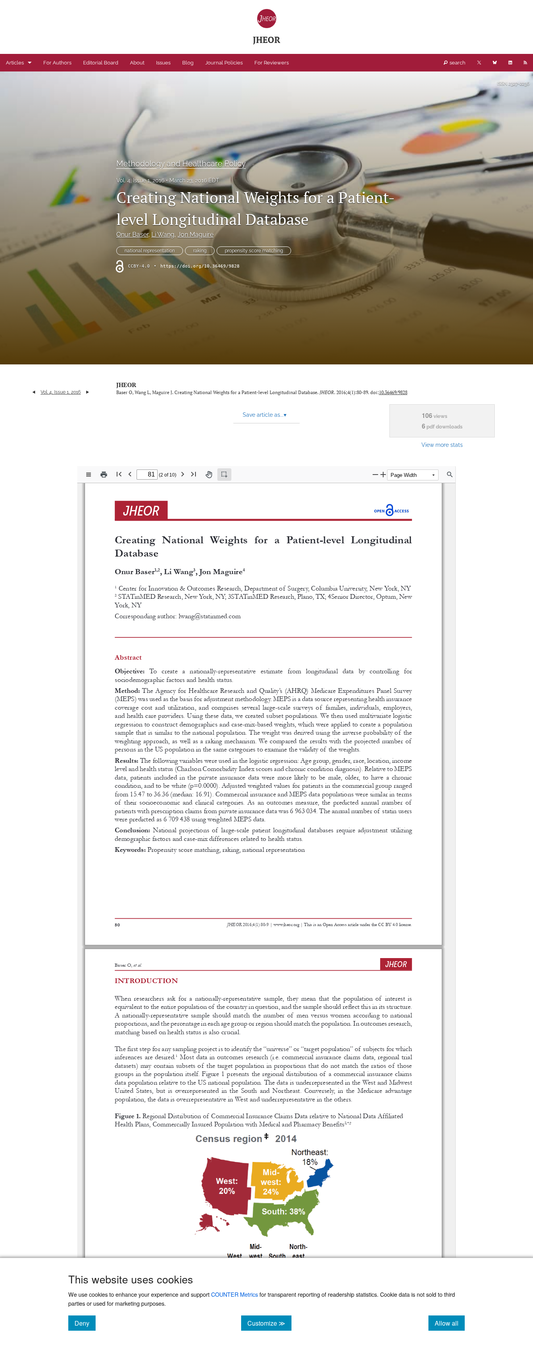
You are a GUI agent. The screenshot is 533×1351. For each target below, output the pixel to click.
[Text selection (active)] (224, 474)
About (137, 63)
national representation (149, 250)
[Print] (104, 474)
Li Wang (162, 234)
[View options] (88, 474)
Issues (163, 63)
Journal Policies (224, 63)
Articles (15, 63)
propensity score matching (254, 250)
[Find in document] (450, 474)
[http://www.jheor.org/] (286, 923)
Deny (85, 1323)
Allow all (450, 1323)
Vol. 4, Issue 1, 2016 (140, 180)
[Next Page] (182, 474)
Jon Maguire (195, 234)
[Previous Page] (130, 474)
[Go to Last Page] (193, 474)
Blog (188, 63)
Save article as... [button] (264, 415)
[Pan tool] (209, 474)
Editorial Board (100, 63)
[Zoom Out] (375, 474)
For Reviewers (271, 63)
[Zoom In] (383, 474)
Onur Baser (132, 234)
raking (199, 250)
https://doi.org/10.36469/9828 (200, 266)
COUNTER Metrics (234, 1294)
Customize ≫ (269, 1323)
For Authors (57, 63)
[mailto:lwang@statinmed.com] (209, 615)
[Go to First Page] (119, 474)
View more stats (442, 444)
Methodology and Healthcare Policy (181, 163)
